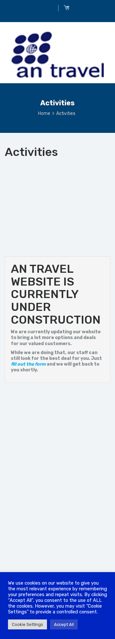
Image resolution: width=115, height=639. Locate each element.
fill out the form (28, 364)
